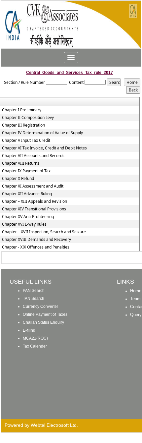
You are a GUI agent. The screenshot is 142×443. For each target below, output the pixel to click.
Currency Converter (40, 306)
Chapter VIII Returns (20, 163)
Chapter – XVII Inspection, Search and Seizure (44, 232)
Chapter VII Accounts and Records (33, 155)
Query (136, 314)
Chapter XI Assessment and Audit (32, 186)
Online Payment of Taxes (45, 314)
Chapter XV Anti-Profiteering (28, 216)
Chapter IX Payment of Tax (26, 171)
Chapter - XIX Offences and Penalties (35, 247)
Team (135, 298)
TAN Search (33, 298)
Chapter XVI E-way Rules (24, 224)
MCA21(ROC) (35, 338)
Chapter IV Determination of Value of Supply (42, 133)
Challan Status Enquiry (43, 322)
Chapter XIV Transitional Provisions (34, 209)
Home (135, 290)
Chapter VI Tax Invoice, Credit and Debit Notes (44, 148)
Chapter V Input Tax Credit (26, 140)
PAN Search (34, 290)
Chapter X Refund (18, 178)
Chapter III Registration (23, 125)
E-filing (29, 330)
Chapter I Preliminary (21, 110)
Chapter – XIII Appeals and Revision (34, 201)
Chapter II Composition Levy (28, 117)
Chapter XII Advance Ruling (27, 193)
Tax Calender (35, 346)
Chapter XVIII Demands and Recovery (36, 239)
